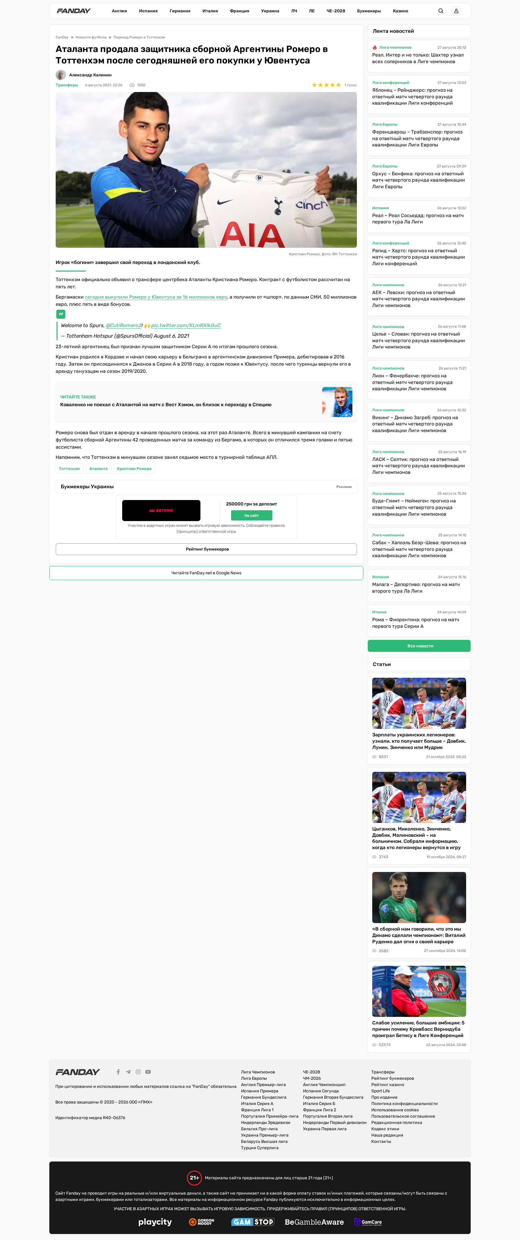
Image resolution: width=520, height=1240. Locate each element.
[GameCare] (368, 1223)
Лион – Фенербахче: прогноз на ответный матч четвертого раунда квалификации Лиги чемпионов (412, 382)
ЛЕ (312, 11)
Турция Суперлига (260, 1147)
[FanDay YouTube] (148, 1072)
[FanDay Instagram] (138, 1072)
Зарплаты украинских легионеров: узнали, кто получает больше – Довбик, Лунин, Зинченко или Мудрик (419, 741)
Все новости (420, 646)
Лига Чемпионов (258, 1072)
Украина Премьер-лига (265, 1135)
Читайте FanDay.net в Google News (206, 572)
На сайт (251, 515)
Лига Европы (385, 124)
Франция (239, 11)
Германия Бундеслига (263, 1097)
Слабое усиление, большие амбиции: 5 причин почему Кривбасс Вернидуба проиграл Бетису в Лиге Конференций (418, 1029)
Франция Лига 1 (257, 1110)
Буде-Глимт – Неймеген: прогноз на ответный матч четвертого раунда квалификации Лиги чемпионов (414, 507)
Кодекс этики (385, 1128)
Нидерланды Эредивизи (265, 1122)
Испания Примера (259, 1091)
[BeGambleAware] (314, 1223)
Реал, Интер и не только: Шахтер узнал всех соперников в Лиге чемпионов (418, 58)
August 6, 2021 (171, 336)
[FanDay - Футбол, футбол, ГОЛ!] (74, 10)
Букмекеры (369, 11)
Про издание (384, 1097)
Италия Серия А (257, 1103)
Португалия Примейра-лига (270, 1116)
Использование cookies (395, 1110)
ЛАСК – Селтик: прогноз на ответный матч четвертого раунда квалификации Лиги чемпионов (418, 465)
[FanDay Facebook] (118, 1072)
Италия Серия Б (319, 1103)
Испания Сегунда (321, 1091)
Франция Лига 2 (319, 1110)
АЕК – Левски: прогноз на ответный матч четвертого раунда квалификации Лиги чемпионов (418, 299)
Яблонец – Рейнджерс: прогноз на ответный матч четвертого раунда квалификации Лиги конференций (412, 96)
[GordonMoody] (201, 1223)
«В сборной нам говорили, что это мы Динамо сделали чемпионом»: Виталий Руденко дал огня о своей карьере (419, 935)
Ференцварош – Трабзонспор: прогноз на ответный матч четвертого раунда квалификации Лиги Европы (417, 138)
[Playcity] (155, 1223)
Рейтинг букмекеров (207, 549)
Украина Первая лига (325, 1128)
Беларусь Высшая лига (264, 1141)
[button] (440, 10)
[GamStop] (253, 1223)
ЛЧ (294, 11)
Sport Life (380, 1091)
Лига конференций (390, 82)
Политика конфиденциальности (404, 1103)
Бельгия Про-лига (259, 1128)
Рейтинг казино (387, 1084)
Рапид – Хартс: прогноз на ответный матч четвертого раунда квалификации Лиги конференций (418, 257)
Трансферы (67, 85)
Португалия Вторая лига (328, 1116)
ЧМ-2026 (312, 1078)
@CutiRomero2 (123, 325)
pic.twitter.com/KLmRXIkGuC (186, 325)
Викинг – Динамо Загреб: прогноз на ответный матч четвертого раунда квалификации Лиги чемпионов (415, 424)
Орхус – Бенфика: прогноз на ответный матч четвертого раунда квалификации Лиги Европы (418, 180)
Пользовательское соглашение (403, 1116)
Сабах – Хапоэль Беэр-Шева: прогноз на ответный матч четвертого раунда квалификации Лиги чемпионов (419, 549)
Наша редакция (387, 1135)
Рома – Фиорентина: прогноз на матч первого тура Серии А (415, 623)
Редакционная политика (396, 1122)
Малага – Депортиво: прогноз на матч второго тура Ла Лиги (416, 588)
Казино (400, 11)
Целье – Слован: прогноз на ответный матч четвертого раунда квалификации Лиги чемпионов (418, 340)
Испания (148, 11)
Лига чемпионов (395, 47)
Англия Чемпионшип (324, 1084)
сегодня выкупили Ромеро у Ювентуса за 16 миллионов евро (156, 297)
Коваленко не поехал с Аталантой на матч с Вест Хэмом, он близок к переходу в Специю (165, 404)
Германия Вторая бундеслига (333, 1097)
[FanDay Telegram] (128, 1072)
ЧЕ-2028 (336, 11)
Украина (270, 11)
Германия (180, 11)
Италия (210, 11)
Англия (119, 11)
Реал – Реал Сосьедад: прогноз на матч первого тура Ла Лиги (418, 219)
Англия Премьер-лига (263, 1084)
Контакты (381, 1141)
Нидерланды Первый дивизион (335, 1122)
